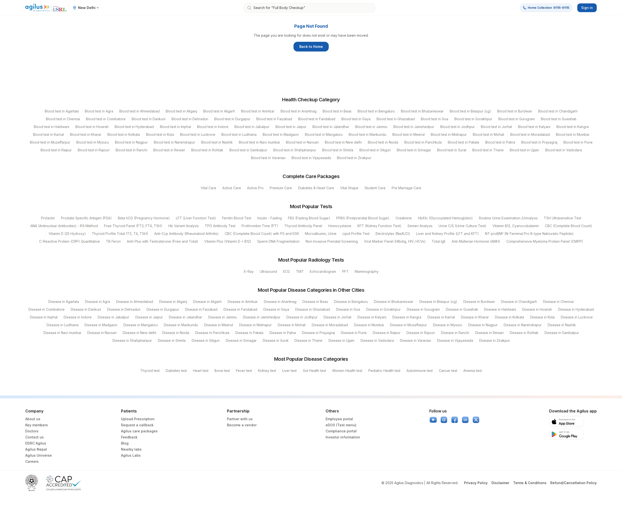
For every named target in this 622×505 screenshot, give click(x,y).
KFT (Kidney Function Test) (379, 226)
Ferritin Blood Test (236, 218)
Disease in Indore (78, 317)
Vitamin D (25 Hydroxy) (67, 233)
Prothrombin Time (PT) (260, 226)
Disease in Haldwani (500, 309)
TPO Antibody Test (220, 226)
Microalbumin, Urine (321, 233)
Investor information (343, 437)
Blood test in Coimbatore (106, 119)
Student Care (375, 188)
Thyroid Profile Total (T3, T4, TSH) (120, 233)
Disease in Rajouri (420, 333)
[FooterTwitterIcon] (476, 420)
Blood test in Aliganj (181, 111)
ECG (286, 271)
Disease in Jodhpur (302, 317)
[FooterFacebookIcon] (454, 420)
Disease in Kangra (406, 317)
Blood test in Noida (383, 142)
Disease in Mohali (292, 325)
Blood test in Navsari (302, 142)
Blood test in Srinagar (414, 150)
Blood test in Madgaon (281, 134)
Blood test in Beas (337, 111)
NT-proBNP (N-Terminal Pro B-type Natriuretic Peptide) (529, 233)
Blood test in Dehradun (190, 119)
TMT (300, 271)
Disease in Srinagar (241, 340)
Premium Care (281, 188)
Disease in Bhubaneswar (393, 302)
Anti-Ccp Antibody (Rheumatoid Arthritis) (186, 233)
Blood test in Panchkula (423, 142)
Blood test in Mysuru (92, 142)
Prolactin (48, 218)
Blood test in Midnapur (449, 134)
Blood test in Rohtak (207, 150)
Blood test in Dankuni (148, 119)
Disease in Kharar (475, 317)
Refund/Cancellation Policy (573, 483)
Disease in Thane (308, 340)
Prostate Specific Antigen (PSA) (86, 218)
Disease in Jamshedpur (261, 317)
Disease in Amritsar (243, 302)
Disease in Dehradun (123, 309)
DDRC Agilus (35, 443)
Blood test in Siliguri (375, 150)
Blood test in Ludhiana (239, 134)
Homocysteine (339, 226)
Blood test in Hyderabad (134, 127)
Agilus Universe (38, 455)
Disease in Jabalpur (113, 317)
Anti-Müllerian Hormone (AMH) (476, 241)
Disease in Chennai (558, 302)
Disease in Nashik (562, 325)
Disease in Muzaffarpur (408, 325)
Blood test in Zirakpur (354, 158)
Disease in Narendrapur (523, 325)
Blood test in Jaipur (291, 127)
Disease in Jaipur (149, 317)
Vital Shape (349, 188)
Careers (32, 461)
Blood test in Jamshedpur (413, 127)
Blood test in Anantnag (299, 111)
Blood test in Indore (212, 127)
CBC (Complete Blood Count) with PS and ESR (262, 233)
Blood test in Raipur (56, 150)
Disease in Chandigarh (519, 302)
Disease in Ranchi (455, 333)
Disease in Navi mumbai (62, 333)
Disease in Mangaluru (140, 325)
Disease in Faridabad (240, 309)
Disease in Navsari (102, 333)
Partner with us (240, 419)
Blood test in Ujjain (524, 150)
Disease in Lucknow (577, 317)
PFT (345, 271)
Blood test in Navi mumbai (259, 142)
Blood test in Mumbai (572, 134)
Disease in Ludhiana (62, 325)
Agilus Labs (131, 455)
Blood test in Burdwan (514, 111)
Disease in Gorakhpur (383, 309)
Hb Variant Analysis (183, 226)
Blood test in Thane (488, 150)
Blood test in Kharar (85, 134)
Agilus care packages (139, 431)
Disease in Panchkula (212, 333)
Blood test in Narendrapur (174, 142)
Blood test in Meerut (408, 134)
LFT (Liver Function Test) (196, 218)
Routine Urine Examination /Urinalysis (508, 218)
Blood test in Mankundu (367, 134)
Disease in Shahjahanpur (132, 340)
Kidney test (267, 370)
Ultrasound (268, 271)
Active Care (231, 188)
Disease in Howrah (537, 309)
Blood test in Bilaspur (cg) (470, 111)
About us (32, 419)
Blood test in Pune (578, 142)
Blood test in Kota (160, 134)
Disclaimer (500, 483)
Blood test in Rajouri (94, 150)
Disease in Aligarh (207, 302)
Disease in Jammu (222, 317)
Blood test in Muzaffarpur (50, 142)
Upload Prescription (138, 419)
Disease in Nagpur (483, 325)
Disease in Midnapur (255, 325)
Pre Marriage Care (406, 188)
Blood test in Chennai (63, 119)
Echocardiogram (323, 271)
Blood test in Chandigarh (558, 111)
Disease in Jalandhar (185, 317)
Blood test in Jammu (371, 127)
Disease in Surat (275, 340)
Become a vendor (242, 425)
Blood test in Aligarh (219, 111)
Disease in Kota (542, 317)
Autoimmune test (419, 370)
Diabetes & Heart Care (316, 188)
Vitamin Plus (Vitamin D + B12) (227, 241)
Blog (125, 443)
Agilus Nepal (36, 449)
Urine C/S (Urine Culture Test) (462, 226)
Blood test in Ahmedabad (139, 111)
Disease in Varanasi (415, 340)
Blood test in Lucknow (197, 134)
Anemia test (472, 370)
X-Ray (249, 271)
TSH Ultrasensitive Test (562, 218)
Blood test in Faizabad (274, 119)
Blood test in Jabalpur (251, 127)
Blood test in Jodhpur (457, 127)
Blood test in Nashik (217, 142)
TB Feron (113, 241)
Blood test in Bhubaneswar (422, 111)
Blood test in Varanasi (268, 158)
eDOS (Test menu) (341, 425)
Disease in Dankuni (86, 309)
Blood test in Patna (500, 142)
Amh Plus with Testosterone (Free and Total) (162, 241)
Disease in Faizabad (201, 309)
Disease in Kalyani (371, 317)
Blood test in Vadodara (563, 150)
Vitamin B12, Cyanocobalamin (515, 226)
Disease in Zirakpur (494, 340)
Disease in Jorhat (337, 317)
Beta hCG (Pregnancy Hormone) (144, 218)
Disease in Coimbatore (46, 309)
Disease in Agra (97, 302)
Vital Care (208, 188)
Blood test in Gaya (356, 119)
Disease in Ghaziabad (312, 309)
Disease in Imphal (44, 317)
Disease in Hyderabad (576, 309)
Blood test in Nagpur (131, 142)
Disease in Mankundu (181, 325)
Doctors (31, 431)
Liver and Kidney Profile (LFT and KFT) (447, 233)
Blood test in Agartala (62, 111)
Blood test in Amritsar (258, 111)
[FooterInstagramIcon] (444, 420)
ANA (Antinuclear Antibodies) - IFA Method (64, 226)
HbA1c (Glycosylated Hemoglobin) (445, 218)
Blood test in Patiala (463, 142)
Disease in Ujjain (341, 340)
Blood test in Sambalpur (248, 150)
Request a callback (137, 425)
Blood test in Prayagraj (539, 142)
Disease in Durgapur (163, 309)
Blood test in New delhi (343, 142)
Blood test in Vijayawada (311, 158)
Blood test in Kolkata (123, 134)
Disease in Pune (354, 333)
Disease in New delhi (139, 333)
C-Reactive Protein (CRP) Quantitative (69, 241)
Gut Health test (314, 370)
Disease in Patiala (249, 333)
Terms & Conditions (529, 483)
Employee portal (339, 419)
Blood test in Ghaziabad (396, 119)
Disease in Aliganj (173, 302)
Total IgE (439, 241)
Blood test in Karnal (48, 134)
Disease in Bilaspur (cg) (438, 302)
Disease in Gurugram (423, 309)
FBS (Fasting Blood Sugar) (309, 218)
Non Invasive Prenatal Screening (332, 241)
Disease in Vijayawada (455, 340)
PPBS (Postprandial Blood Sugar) (362, 218)
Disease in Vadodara (377, 340)
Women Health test (347, 370)
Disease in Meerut (218, 325)
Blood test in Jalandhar (330, 127)
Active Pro (255, 188)
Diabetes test (176, 370)
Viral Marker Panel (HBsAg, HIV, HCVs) (395, 241)
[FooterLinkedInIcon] (465, 420)
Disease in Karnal (441, 317)
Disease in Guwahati (462, 309)
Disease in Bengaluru (351, 302)
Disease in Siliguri (206, 340)
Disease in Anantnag (280, 302)
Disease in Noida (175, 333)
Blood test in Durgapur (232, 119)
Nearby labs (131, 449)
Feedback (129, 437)
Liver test (289, 370)
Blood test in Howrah (92, 127)
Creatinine (404, 218)
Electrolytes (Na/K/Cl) (393, 233)
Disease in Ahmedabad (134, 302)
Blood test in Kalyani (534, 127)
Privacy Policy (476, 483)
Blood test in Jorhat (496, 127)
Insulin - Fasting (269, 218)
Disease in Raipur (386, 333)
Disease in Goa (348, 309)
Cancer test (448, 370)
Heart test (200, 370)
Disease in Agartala (63, 302)
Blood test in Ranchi (131, 150)
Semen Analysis (419, 226)
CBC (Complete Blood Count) (568, 226)
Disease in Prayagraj (318, 333)
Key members (36, 425)
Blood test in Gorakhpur (473, 119)
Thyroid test (150, 370)
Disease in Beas (315, 302)
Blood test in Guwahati (558, 119)
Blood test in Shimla (337, 150)
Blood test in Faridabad (316, 119)
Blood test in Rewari (169, 150)
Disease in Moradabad (330, 325)
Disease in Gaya (276, 309)
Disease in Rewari (489, 333)
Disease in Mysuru (447, 325)
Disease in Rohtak (524, 333)
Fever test (244, 370)
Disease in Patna (282, 333)
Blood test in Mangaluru (324, 134)
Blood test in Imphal (175, 127)
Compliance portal (341, 431)
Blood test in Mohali (488, 134)
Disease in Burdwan (479, 302)
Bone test (222, 370)
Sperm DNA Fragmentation (278, 241)
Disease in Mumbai (369, 325)
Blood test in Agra (99, 111)
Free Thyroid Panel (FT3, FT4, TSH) (133, 226)
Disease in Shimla (172, 340)
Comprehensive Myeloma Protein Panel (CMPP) (544, 241)
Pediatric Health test (384, 370)
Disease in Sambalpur (561, 333)
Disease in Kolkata (509, 317)
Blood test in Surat (451, 150)
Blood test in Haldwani (51, 127)
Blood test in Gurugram (516, 119)
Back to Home (311, 46)
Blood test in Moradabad (530, 134)
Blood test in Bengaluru (376, 111)
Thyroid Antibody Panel (303, 226)
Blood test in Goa (434, 119)
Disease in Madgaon (101, 325)
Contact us (34, 437)
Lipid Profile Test (356, 233)
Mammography (367, 271)
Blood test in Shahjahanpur (294, 150)
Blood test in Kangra (572, 127)
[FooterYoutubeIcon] (433, 420)
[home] (46, 8)
